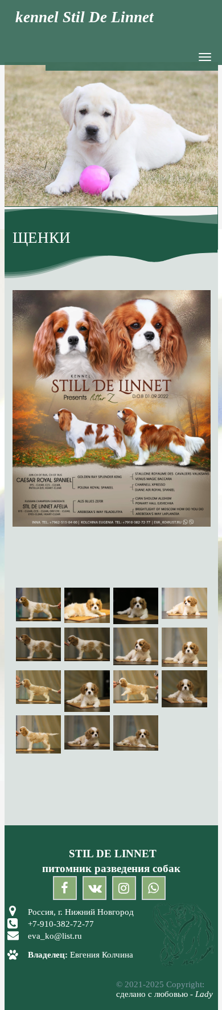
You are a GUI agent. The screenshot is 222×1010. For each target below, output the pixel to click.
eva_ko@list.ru (55, 935)
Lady (204, 994)
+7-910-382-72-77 (61, 923)
